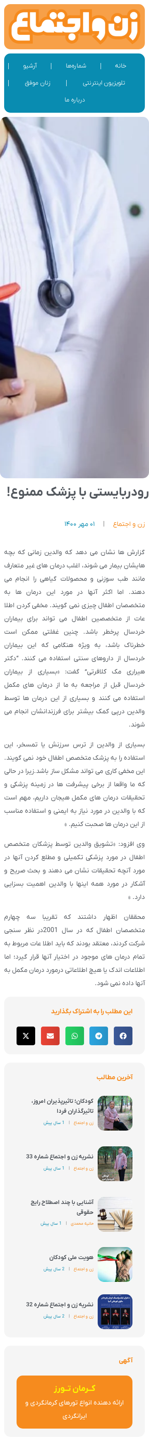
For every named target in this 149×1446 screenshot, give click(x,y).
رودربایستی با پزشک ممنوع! (78, 492)
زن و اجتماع (129, 524)
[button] (123, 1036)
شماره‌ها (76, 66)
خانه (120, 66)
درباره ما (75, 100)
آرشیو (30, 66)
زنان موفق (37, 83)
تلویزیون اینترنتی (104, 83)
